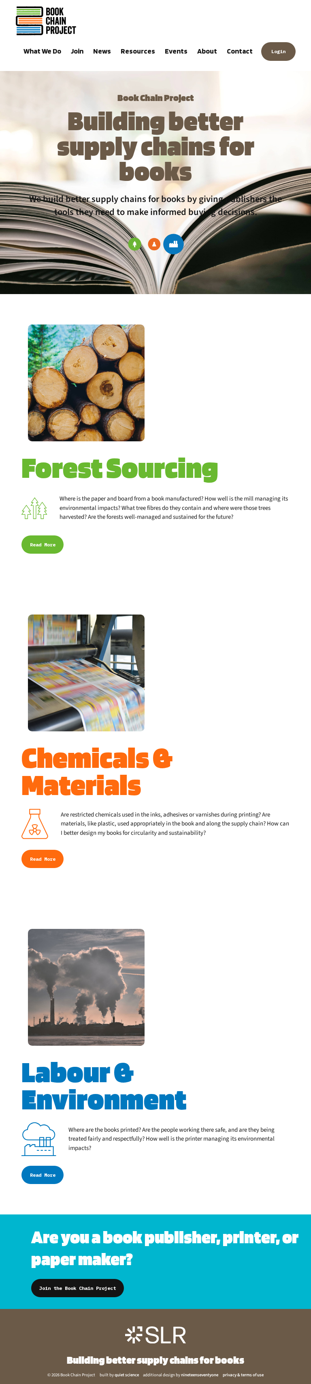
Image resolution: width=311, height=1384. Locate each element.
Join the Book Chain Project (77, 1288)
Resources (138, 51)
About (207, 51)
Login (278, 51)
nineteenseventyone (199, 1375)
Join (77, 51)
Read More (42, 545)
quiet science (127, 1375)
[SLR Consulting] (155, 1334)
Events (176, 51)
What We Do (42, 51)
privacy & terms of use (243, 1375)
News (102, 51)
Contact (240, 51)
